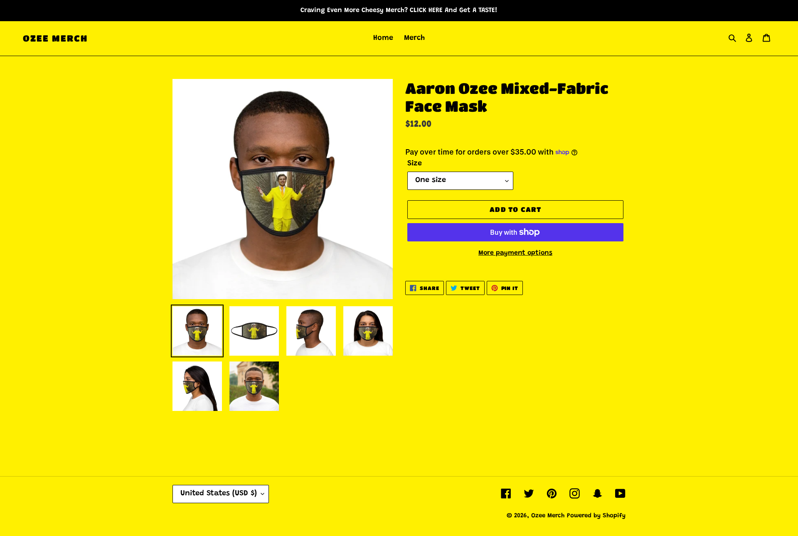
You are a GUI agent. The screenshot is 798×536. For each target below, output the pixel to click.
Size (414, 163)
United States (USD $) (218, 493)
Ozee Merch (55, 38)
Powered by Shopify (596, 516)
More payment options (515, 253)
